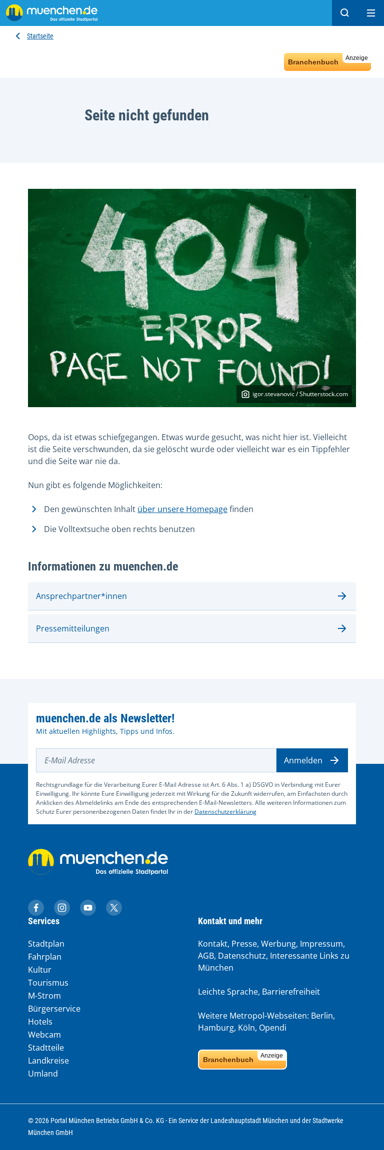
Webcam (44, 1034)
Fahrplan (45, 956)
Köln (246, 1027)
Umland (43, 1073)
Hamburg (216, 1027)
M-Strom (44, 995)
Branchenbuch (328, 60)
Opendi (272, 1027)
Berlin (322, 1015)
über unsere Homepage (183, 509)
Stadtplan (46, 943)
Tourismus (48, 982)
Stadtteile (46, 1047)
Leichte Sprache (228, 991)
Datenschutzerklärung (225, 811)
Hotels (40, 1021)
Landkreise (48, 1060)
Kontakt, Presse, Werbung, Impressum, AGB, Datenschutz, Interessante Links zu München (274, 955)
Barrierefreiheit (291, 991)
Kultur (40, 969)
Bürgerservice (54, 1008)
